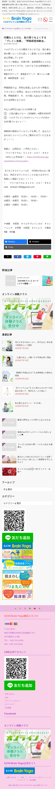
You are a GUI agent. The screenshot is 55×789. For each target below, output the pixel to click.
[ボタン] (40, 20)
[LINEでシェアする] (47, 256)
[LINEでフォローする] (30, 609)
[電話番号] (45, 20)
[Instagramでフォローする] (25, 609)
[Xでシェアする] (8, 256)
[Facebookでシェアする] (17, 256)
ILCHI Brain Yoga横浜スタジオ (21, 615)
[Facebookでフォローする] (20, 609)
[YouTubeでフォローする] (35, 609)
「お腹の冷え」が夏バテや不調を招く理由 (33, 357)
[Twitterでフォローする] (15, 609)
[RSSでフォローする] (39, 609)
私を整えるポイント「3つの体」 (28, 403)
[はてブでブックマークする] (27, 256)
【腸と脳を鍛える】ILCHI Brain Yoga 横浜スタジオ (27, 785)
